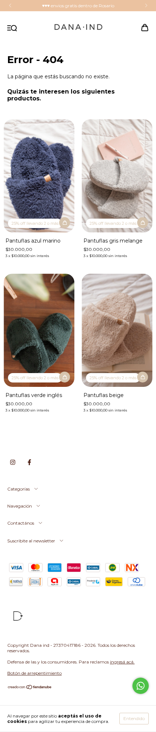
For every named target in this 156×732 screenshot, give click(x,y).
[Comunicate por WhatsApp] (140, 686)
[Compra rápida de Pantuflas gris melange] (142, 222)
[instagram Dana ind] (12, 462)
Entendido (134, 718)
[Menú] (12, 28)
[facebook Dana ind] (29, 462)
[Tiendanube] (30, 688)
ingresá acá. (122, 662)
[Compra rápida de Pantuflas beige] (142, 377)
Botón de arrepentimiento (34, 673)
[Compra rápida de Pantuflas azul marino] (64, 222)
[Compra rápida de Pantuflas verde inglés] (64, 377)
